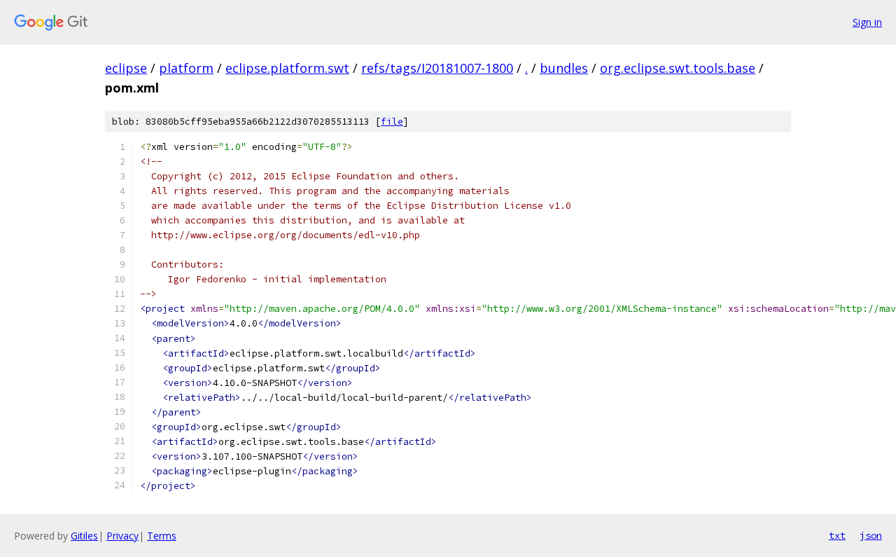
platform (186, 68)
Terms (161, 535)
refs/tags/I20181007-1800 (437, 68)
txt (837, 535)
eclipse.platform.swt (287, 68)
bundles (564, 68)
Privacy (122, 535)
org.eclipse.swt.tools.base (677, 68)
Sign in (867, 22)
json (871, 535)
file (392, 122)
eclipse (126, 68)
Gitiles (84, 535)
